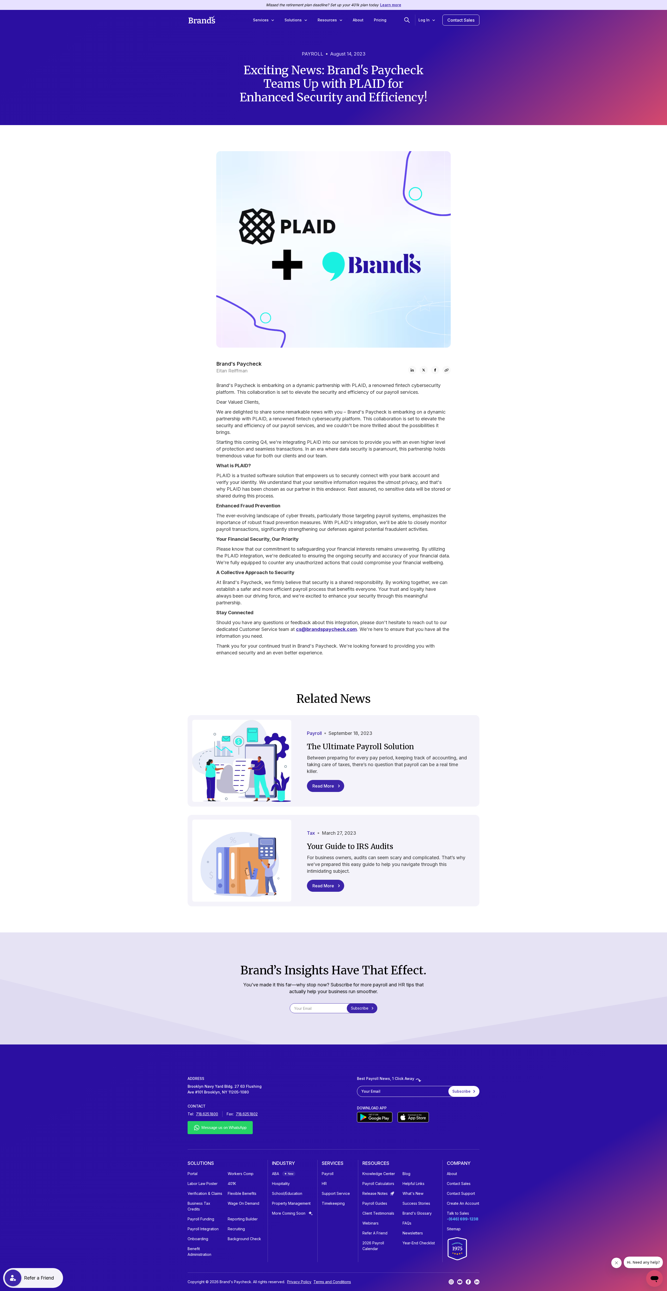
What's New (413, 1193)
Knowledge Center (378, 1173)
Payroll (328, 1173)
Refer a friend (374, 1233)
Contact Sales (460, 20)
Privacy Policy (299, 1282)
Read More (323, 786)
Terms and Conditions (332, 1282)
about (452, 1173)
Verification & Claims (205, 1193)
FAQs (407, 1223)
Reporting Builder (243, 1219)
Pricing (380, 20)
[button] (263, 20)
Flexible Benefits (242, 1193)
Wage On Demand (243, 1203)
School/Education (287, 1193)
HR (324, 1183)
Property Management (291, 1203)
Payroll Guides (374, 1203)
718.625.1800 (207, 1114)
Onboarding (198, 1239)
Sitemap (454, 1229)
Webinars (370, 1223)
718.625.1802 (247, 1114)
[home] (202, 20)
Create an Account (463, 1203)
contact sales (459, 1183)
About (358, 20)
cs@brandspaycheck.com (326, 629)
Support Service (336, 1193)
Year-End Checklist (419, 1243)
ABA (275, 1173)
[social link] (446, 370)
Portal (192, 1173)
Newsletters (413, 1233)
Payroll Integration (203, 1229)
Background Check (244, 1239)
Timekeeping (333, 1203)
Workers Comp (241, 1173)
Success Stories (416, 1203)
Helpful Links (413, 1183)
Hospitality (281, 1183)
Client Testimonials (378, 1213)
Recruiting (236, 1229)
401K (232, 1183)
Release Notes (375, 1193)
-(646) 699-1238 (462, 1219)
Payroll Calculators (378, 1183)
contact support (461, 1193)
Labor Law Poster (203, 1183)
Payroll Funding (201, 1219)
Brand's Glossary (417, 1213)
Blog (406, 1173)
